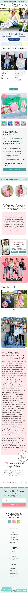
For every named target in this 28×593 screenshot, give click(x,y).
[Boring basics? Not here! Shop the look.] (14, 24)
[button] (5, 5)
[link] (11, 483)
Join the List (14, 504)
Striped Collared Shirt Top (5, 72)
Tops (21, 199)
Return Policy (14, 534)
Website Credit (15, 591)
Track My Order (14, 539)
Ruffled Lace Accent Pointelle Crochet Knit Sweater (20, 73)
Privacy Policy (14, 571)
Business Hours (14, 542)
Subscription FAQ (14, 559)
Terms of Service (14, 576)
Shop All (13, 89)
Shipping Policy (14, 573)
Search (14, 532)
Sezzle (14, 556)
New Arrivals (7, 199)
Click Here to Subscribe (14, 169)
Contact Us (14, 537)
